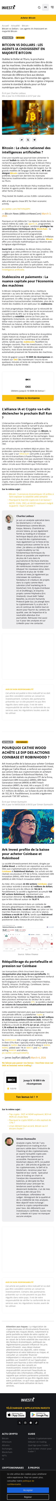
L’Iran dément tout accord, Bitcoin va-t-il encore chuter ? (28, 1127)
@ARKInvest (10, 1040)
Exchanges (22, 742)
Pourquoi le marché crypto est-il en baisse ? (30, 500)
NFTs (4, 1455)
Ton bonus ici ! (25, 1097)
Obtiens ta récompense (28, 398)
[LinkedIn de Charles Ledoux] (9, 528)
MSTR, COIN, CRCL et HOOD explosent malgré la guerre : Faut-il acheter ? (31, 504)
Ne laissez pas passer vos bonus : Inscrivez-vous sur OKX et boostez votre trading (27, 1064)
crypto (39, 1014)
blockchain (42, 228)
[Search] (39, 7)
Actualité (15, 25)
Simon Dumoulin (19, 801)
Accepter (28, 1490)
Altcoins (6, 1445)
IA (3, 1459)
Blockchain (7, 1452)
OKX (15, 359)
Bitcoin (25, 25)
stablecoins (29, 341)
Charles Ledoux (18, 93)
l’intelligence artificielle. (13, 269)
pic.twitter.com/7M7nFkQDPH (16, 208)
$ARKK (47, 1045)
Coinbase (6, 871)
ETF (33, 1002)
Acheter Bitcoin (28, 17)
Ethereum (24, 453)
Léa (38, 96)
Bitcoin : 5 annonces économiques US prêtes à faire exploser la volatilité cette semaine (31, 495)
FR (45, 7)
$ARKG (14, 1045)
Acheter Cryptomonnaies (40, 1438)
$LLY (40, 1047)
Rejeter (28, 1497)
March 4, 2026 (38, 1057)
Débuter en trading (37, 1441)
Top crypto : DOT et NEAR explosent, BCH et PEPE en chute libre (30, 1115)
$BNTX (29, 1047)
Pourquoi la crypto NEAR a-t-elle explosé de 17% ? (30, 1121)
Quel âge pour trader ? (39, 1445)
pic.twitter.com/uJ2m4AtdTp (15, 1052)
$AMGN (12, 1050)
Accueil (5, 25)
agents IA (32, 223)
